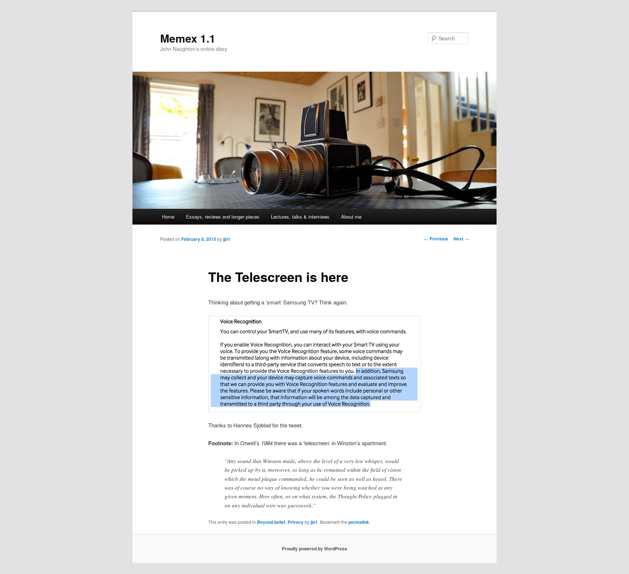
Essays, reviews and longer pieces (223, 216)
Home (168, 216)
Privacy (296, 522)
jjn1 (226, 239)
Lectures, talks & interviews (300, 216)
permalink (358, 522)
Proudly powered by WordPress (314, 548)
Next (461, 238)
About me (351, 216)
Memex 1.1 (187, 38)
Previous (436, 238)
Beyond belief (271, 522)
